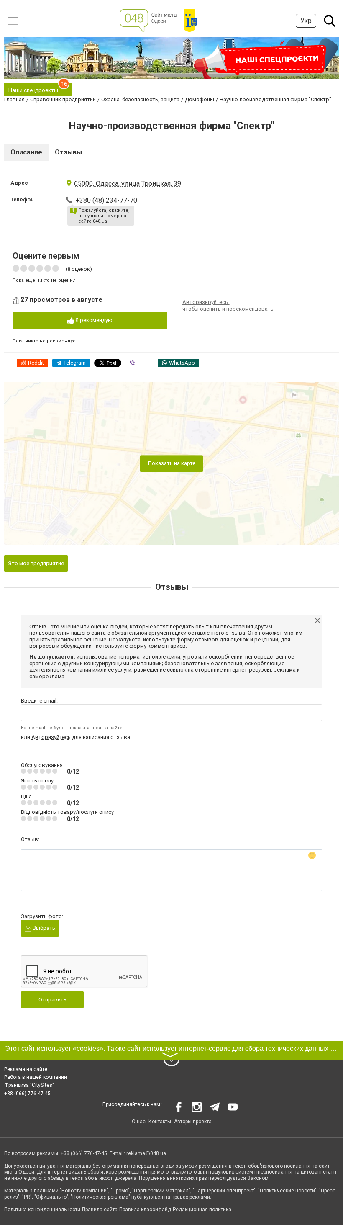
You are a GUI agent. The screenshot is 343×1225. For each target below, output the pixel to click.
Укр (306, 21)
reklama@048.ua (146, 1153)
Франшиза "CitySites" (29, 1085)
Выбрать (43, 928)
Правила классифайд (145, 1209)
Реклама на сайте (25, 1069)
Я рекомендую (93, 320)
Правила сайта (100, 1209)
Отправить (52, 999)
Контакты (159, 1122)
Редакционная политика (202, 1209)
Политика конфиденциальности (42, 1209)
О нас (139, 1122)
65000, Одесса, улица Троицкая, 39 (127, 184)
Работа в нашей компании (35, 1077)
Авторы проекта (193, 1122)
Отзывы (68, 152)
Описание (26, 152)
